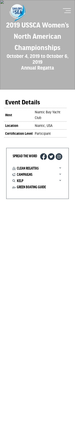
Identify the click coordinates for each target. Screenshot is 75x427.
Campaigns (24, 175)
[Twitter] (51, 156)
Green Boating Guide (31, 187)
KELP (20, 181)
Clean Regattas (28, 168)
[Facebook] (43, 156)
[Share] (59, 156)
